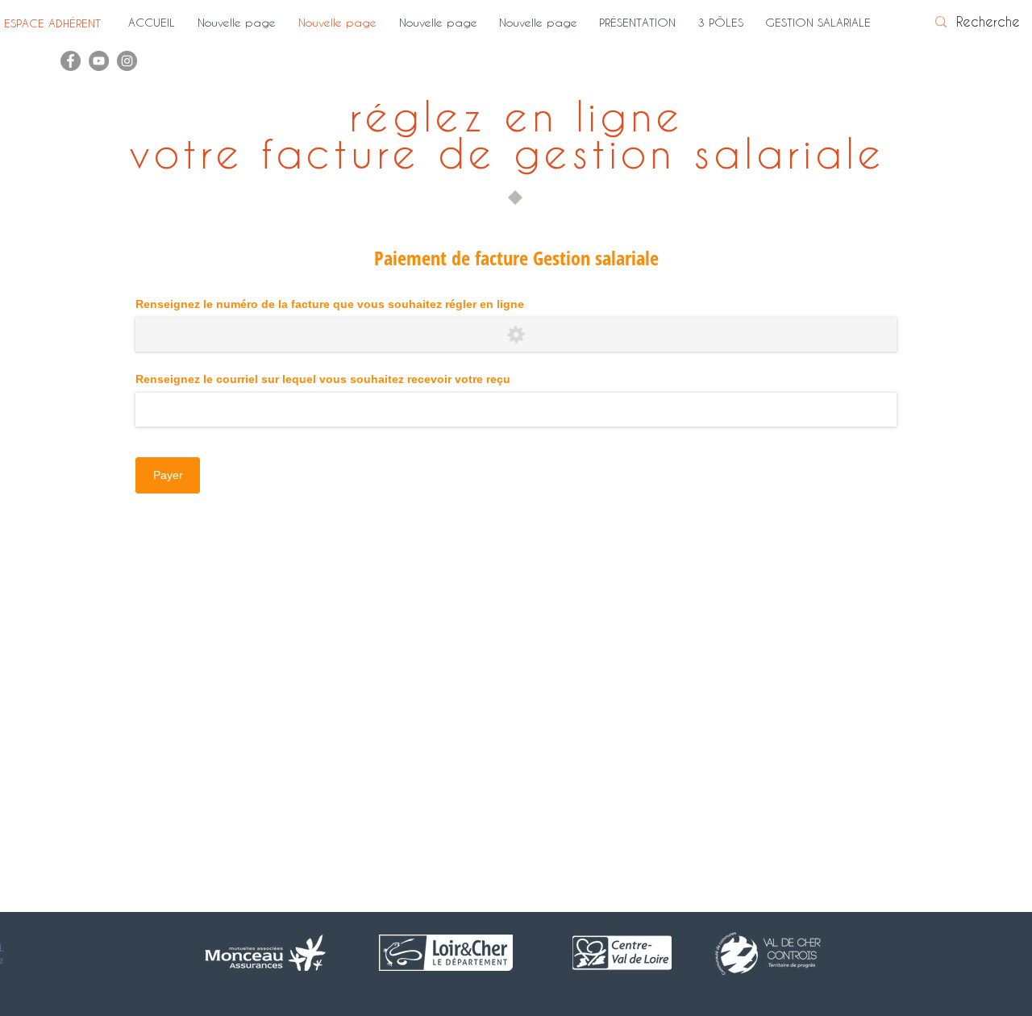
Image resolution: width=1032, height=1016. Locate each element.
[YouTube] (99, 61)
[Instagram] (127, 61)
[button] (640, 22)
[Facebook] (70, 61)
